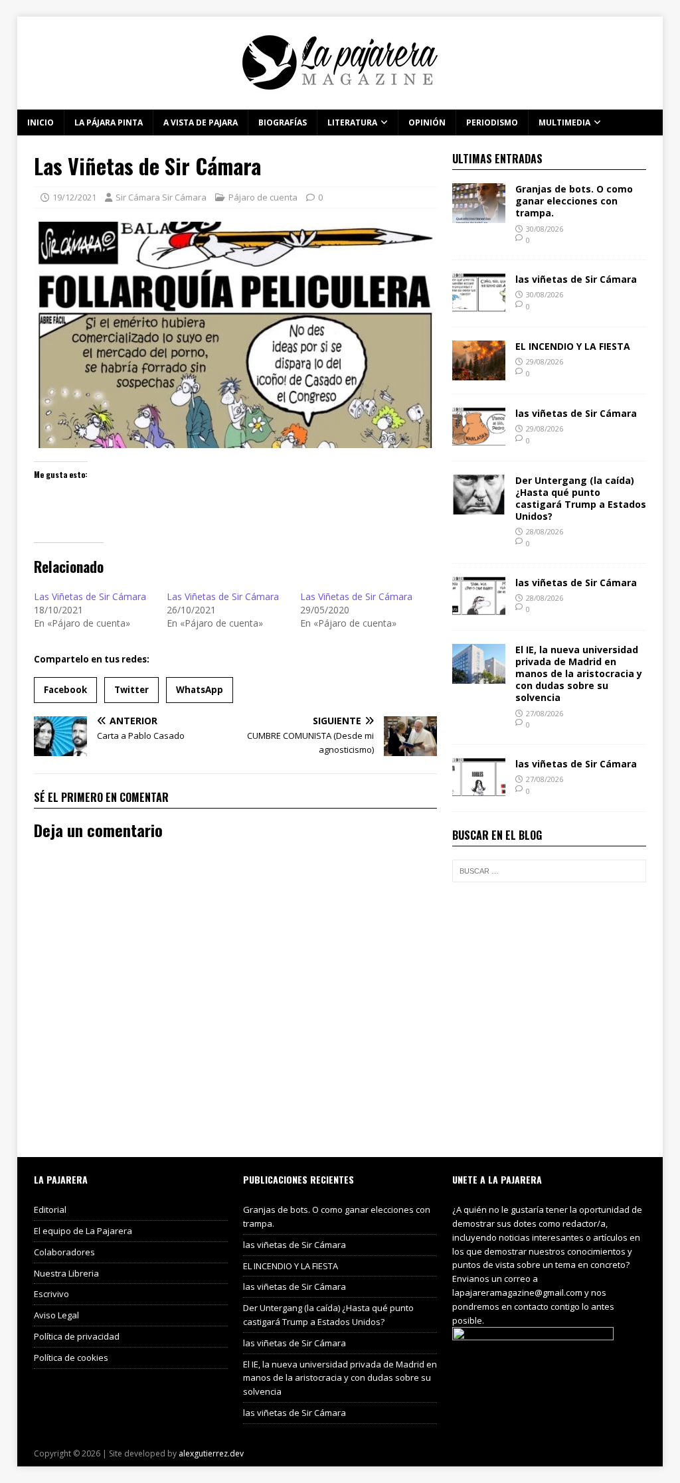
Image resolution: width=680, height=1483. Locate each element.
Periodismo (492, 122)
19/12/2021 (74, 197)
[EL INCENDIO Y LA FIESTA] (478, 372)
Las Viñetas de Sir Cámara (90, 596)
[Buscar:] (549, 871)
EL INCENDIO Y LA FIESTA (572, 346)
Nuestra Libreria (66, 1273)
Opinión (427, 122)
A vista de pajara (200, 122)
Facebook (65, 690)
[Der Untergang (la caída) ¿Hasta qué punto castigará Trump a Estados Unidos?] (478, 506)
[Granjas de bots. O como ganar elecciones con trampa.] (478, 215)
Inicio (40, 122)
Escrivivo (51, 1294)
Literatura (352, 122)
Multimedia (564, 122)
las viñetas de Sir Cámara (576, 279)
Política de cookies (71, 1358)
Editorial (50, 1209)
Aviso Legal (56, 1315)
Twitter (131, 690)
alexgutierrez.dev (211, 1453)
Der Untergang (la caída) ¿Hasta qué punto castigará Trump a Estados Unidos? (580, 498)
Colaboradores (64, 1252)
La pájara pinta (108, 122)
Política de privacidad (77, 1336)
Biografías (282, 122)
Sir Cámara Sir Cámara (161, 197)
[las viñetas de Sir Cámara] (478, 305)
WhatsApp (199, 690)
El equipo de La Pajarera (83, 1231)
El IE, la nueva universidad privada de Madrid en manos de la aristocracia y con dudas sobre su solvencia (578, 673)
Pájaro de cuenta (263, 197)
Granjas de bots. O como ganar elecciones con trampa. (574, 201)
